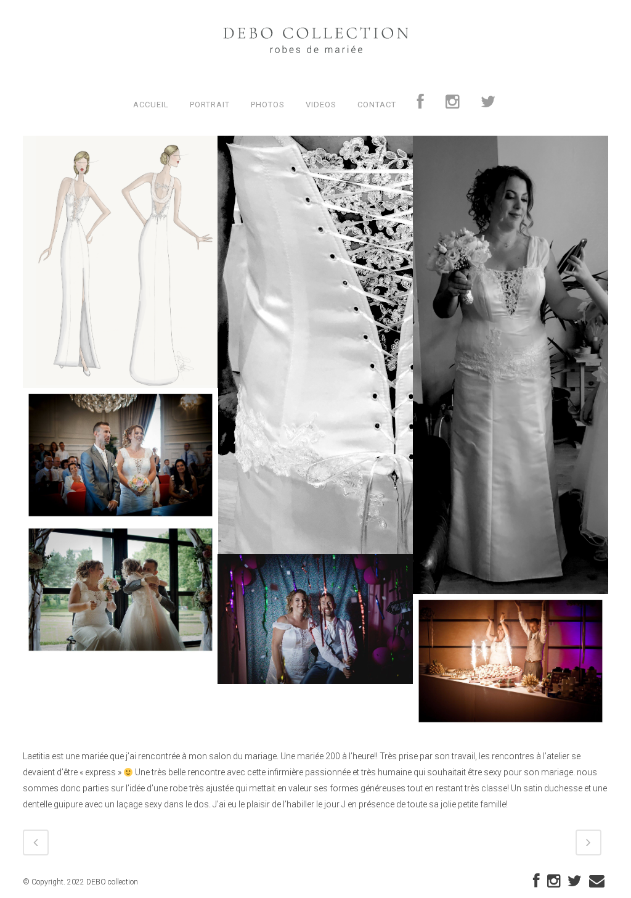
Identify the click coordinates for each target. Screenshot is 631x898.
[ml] (120, 589)
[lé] (315, 619)
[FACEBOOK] (421, 105)
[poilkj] (120, 455)
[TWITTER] (488, 105)
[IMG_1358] (120, 262)
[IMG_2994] (510, 365)
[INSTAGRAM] (452, 105)
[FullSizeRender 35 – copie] (315, 345)
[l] (510, 661)
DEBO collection (112, 882)
